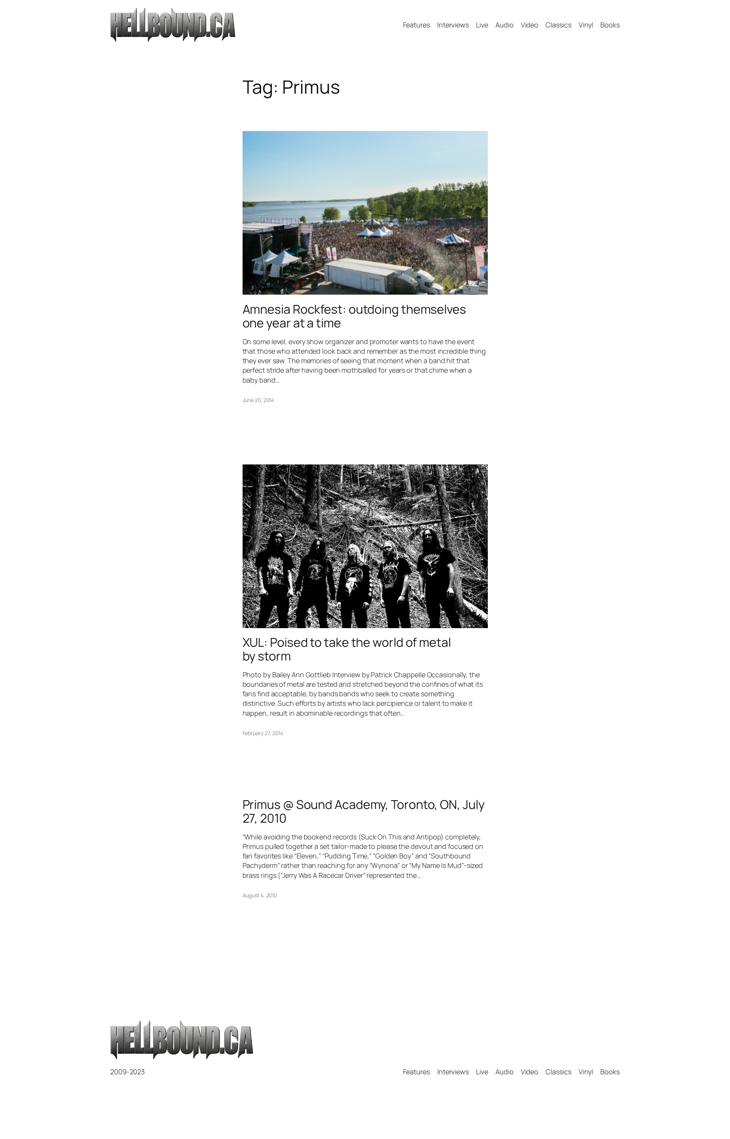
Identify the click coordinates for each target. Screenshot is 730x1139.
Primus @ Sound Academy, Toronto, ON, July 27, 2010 (364, 811)
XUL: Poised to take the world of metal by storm (347, 649)
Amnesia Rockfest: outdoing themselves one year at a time (354, 316)
